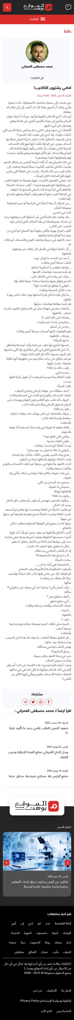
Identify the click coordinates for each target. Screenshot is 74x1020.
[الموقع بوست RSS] (54, 980)
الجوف (67, 951)
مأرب (56, 951)
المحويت (35, 942)
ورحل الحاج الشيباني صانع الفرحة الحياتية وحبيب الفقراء (38, 754)
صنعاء (58, 942)
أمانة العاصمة (63, 923)
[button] (67, 863)
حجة (23, 942)
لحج (30, 923)
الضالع (32, 951)
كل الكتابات (37, 77)
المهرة (27, 932)
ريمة (47, 942)
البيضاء (67, 932)
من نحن (37, 990)
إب (22, 923)
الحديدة (15, 932)
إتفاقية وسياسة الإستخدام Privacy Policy (45, 1000)
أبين (13, 923)
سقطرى (19, 951)
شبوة (55, 932)
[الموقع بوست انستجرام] (58, 980)
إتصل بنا (66, 990)
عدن (48, 923)
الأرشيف (51, 990)
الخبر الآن (46, 1010)
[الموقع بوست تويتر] (65, 980)
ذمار (68, 942)
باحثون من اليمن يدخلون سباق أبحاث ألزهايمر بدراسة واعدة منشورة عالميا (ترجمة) (39, 884)
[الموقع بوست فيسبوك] (69, 980)
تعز (39, 923)
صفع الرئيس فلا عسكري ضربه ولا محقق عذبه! (38, 775)
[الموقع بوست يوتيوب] (62, 980)
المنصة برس (63, 1010)
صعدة (12, 942)
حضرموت (41, 932)
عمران (44, 951)
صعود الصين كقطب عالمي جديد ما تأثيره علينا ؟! (38, 730)
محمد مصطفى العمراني (35, 711)
